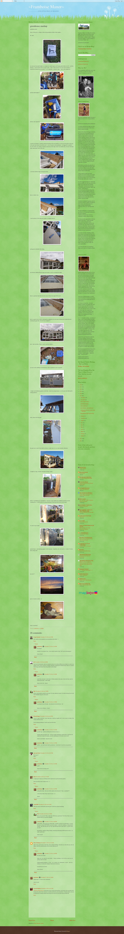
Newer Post (32, 920)
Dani (35, 776)
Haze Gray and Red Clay (85, 583)
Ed (34, 662)
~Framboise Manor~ (46, 6)
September (83, 418)
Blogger (68, 931)
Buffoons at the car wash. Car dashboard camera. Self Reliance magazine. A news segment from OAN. (86, 563)
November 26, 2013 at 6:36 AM (45, 804)
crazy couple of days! (85, 401)
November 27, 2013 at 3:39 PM (50, 702)
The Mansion (82, 473)
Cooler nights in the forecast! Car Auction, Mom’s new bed (86, 494)
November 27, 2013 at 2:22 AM (47, 842)
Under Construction (83, 575)
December (83, 397)
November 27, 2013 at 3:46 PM (50, 821)
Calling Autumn (83, 468)
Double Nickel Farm (84, 574)
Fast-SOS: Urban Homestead (86, 537)
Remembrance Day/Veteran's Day (87, 413)
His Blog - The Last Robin (83, 366)
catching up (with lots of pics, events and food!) (88, 410)
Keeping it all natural (84, 506)
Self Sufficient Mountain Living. (86, 560)
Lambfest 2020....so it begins (85, 546)
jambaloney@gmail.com (83, 64)
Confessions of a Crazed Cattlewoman (85, 544)
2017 (81, 387)
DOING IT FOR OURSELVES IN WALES (87, 526)
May (82, 427)
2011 (81, 440)
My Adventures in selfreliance (86, 493)
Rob (34, 691)
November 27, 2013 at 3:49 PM (50, 853)
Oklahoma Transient (84, 569)
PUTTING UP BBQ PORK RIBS (86, 478)
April (82, 429)
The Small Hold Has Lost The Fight (86, 512)
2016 (81, 389)
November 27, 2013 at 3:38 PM (50, 674)
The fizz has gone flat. (84, 521)
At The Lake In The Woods (85, 516)
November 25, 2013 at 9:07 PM (46, 753)
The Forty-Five (83, 467)
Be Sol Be (82, 549)
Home (52, 920)
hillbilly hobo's (83, 579)
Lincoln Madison (37, 888)
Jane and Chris (37, 753)
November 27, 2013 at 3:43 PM (50, 789)
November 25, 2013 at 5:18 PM (42, 691)
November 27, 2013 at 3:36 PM (50, 646)
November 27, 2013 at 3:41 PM (50, 729)
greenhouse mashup (84, 403)
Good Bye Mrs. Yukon (84, 534)
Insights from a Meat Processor (85, 580)
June (82, 425)
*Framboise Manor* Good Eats (84, 49)
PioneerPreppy (37, 716)
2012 (81, 438)
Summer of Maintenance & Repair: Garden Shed (86, 483)
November (83, 399)
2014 (81, 393)
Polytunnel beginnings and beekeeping (85, 556)
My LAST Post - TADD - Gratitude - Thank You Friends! (86, 500)
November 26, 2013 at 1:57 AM (42, 776)
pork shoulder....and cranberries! (87, 408)
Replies (36, 644)
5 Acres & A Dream (84, 482)
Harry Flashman (37, 842)
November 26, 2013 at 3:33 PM (45, 813)
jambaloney (36, 628)
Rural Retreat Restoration (85, 554)
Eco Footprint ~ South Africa (86, 505)
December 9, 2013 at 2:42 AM (47, 888)
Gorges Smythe (37, 637)
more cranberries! (84, 405)
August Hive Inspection (84, 489)
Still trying (82, 517)
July (82, 422)
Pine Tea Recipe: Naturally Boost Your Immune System (86, 539)
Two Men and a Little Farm (85, 477)
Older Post (72, 920)
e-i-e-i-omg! (82, 520)
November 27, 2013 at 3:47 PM (50, 743)
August (82, 420)
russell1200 (36, 804)
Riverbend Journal (84, 472)
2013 (81, 395)
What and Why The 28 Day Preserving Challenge (85, 528)
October (82, 416)
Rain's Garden (83, 499)
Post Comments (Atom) (39, 923)
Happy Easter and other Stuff (85, 584)
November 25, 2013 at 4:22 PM (47, 637)
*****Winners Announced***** (86, 570)
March (82, 431)
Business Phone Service (39, 890)
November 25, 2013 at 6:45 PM (46, 716)
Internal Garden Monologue (85, 550)
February (83, 433)
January (82, 435)
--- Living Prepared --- (84, 533)
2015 (81, 391)
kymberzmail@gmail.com (83, 61)
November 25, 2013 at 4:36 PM (41, 662)
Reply (35, 641)
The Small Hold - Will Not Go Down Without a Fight (86, 510)
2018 (81, 384)
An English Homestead (84, 488)
